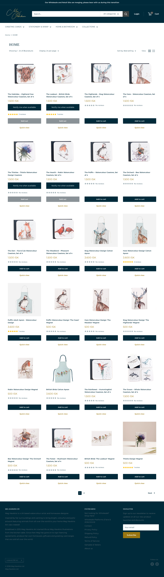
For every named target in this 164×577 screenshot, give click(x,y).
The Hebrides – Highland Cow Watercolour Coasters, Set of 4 (21, 95)
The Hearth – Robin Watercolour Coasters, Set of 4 (60, 173)
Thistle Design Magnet (133, 459)
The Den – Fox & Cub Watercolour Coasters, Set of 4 (22, 252)
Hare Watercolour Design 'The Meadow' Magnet (98, 321)
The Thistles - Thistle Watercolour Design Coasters (22, 173)
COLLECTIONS (88, 27)
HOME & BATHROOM (65, 27)
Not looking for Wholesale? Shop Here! (97, 514)
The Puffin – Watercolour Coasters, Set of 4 (101, 173)
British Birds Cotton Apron (57, 389)
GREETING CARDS (13, 27)
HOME (15, 35)
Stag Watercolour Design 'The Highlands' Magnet (136, 321)
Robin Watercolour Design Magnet (23, 389)
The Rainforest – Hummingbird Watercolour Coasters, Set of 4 (98, 390)
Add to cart (101, 121)
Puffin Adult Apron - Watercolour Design (22, 321)
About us (89, 548)
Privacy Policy (91, 529)
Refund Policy (91, 537)
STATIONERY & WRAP (38, 27)
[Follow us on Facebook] (152, 564)
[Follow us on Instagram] (157, 564)
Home (7, 35)
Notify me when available (24, 107)
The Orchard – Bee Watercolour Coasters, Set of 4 (136, 173)
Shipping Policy (92, 533)
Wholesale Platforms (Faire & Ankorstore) (98, 520)
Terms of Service (92, 541)
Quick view (24, 128)
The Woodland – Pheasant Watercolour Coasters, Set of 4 (59, 252)
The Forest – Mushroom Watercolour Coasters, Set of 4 (62, 460)
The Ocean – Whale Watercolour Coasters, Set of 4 (137, 390)
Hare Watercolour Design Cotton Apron (137, 252)
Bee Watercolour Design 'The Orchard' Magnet (24, 460)
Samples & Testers (93, 545)
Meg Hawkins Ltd (11, 569)
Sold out (24, 121)
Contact (88, 526)
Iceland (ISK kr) (12, 560)
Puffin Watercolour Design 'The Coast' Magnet (62, 321)
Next (150, 493)
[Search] (126, 14)
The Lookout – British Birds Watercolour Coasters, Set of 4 (59, 95)
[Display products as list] (154, 51)
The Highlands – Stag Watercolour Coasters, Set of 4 (99, 95)
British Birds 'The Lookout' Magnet (100, 459)
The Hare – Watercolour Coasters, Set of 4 (139, 95)
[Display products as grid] (149, 51)
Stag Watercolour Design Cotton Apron (99, 252)
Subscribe (131, 535)
